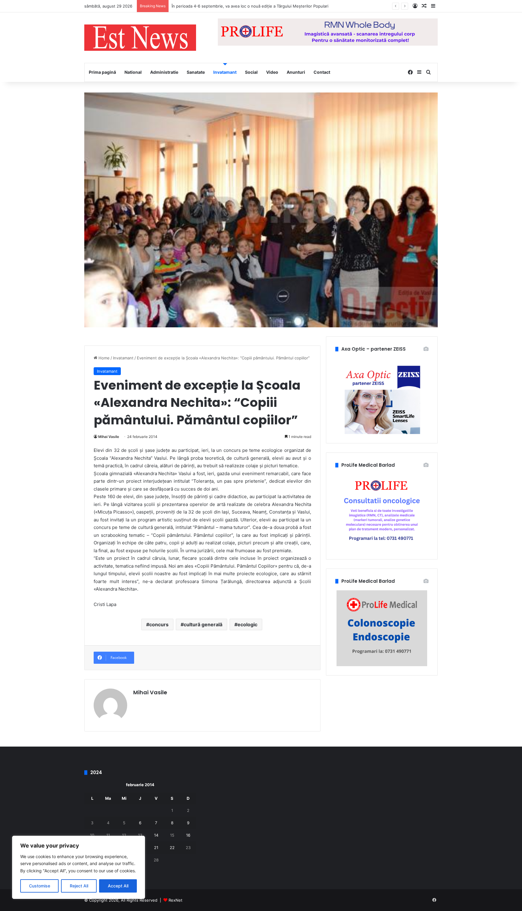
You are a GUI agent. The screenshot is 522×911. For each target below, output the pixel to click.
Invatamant (225, 72)
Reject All (79, 885)
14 (156, 835)
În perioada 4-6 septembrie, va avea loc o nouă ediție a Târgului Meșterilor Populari (250, 6)
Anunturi (296, 72)
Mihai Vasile (108, 436)
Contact (322, 72)
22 (172, 847)
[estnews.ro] (140, 37)
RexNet (175, 900)
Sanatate (196, 72)
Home (103, 357)
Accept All (118, 885)
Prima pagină (102, 72)
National (133, 72)
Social (251, 72)
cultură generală (203, 624)
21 (156, 847)
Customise (39, 885)
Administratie (164, 72)
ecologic (247, 624)
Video (272, 72)
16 (188, 835)
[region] (78, 867)
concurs (159, 624)
